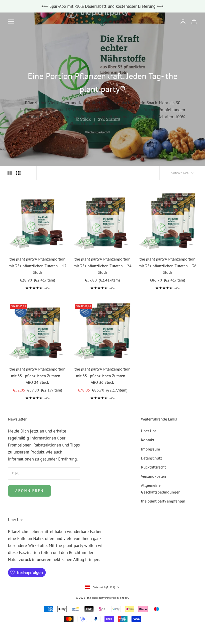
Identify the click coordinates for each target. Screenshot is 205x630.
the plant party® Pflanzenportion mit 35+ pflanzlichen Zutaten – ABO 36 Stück (102, 375)
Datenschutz (151, 458)
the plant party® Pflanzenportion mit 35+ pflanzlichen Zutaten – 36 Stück (167, 265)
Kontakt (147, 439)
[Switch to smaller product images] (18, 173)
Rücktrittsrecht (153, 467)
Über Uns (148, 430)
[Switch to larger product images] (10, 173)
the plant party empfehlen (163, 501)
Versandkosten (153, 476)
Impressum (150, 449)
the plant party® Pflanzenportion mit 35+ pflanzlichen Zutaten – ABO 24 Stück (38, 375)
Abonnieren (29, 490)
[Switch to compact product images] (26, 173)
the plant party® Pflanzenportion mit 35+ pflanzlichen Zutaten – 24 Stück (103, 265)
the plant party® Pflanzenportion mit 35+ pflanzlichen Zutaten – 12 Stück (37, 265)
